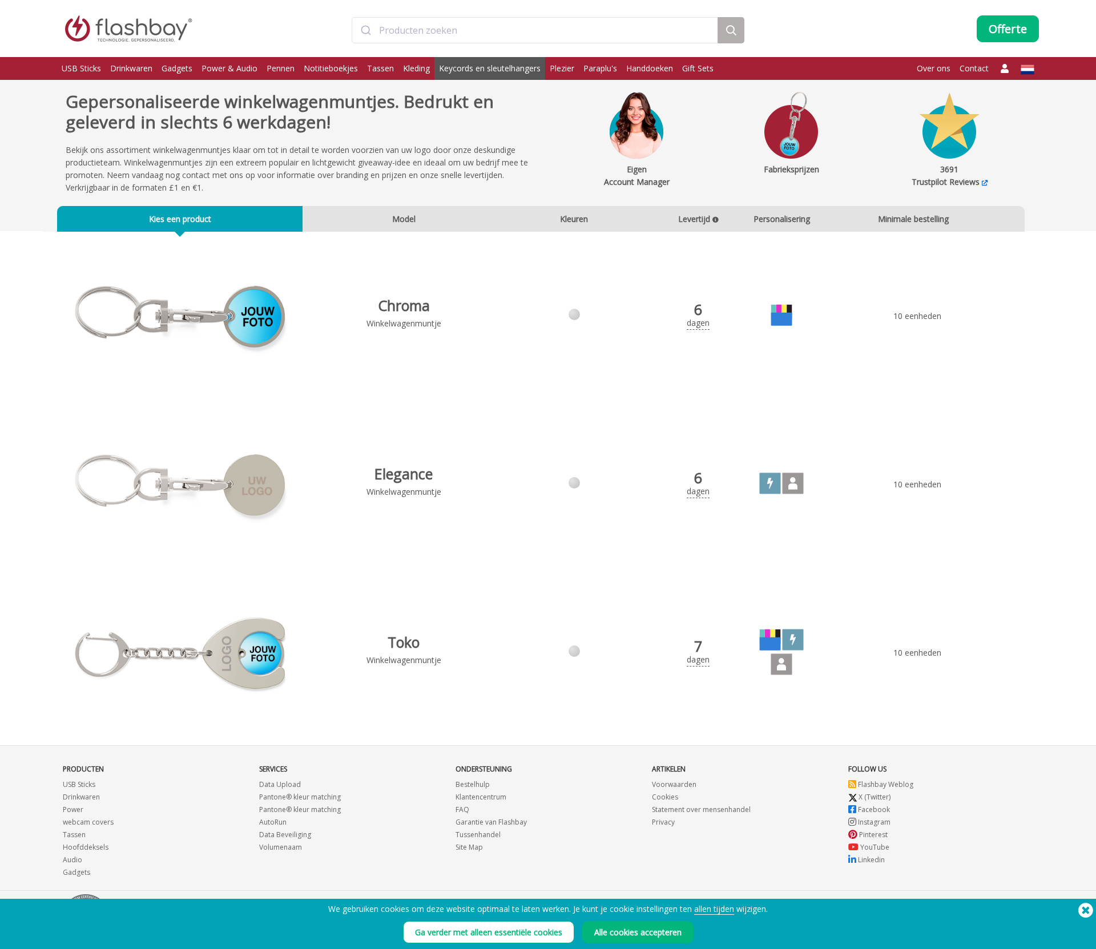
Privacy (663, 822)
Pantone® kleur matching (300, 797)
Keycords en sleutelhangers (490, 68)
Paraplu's (600, 68)
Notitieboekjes (331, 68)
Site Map (469, 847)
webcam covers (88, 822)
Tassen (380, 68)
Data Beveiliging (285, 834)
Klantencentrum (481, 797)
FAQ (462, 809)
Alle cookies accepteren (638, 932)
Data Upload (280, 784)
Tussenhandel (478, 834)
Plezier (562, 68)
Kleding (416, 68)
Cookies (665, 797)
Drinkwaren (131, 68)
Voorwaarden (674, 784)
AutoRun (273, 822)
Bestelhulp (473, 784)
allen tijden (714, 908)
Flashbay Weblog (884, 784)
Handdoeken (649, 68)
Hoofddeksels (85, 847)
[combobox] (535, 30)
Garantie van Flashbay (491, 822)
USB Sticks (81, 68)
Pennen (281, 68)
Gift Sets (698, 68)
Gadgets (177, 68)
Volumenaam (280, 847)
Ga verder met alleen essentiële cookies (488, 932)
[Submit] (365, 30)
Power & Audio (229, 68)
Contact (974, 68)
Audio (72, 860)
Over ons (933, 68)
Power (73, 809)
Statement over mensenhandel (701, 809)
